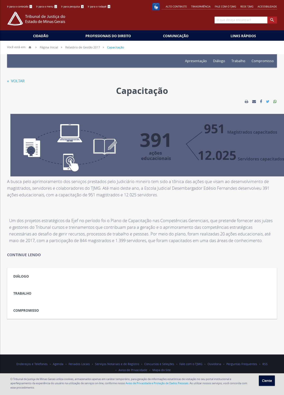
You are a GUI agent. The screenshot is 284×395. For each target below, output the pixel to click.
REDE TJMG (246, 6)
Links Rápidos (243, 36)
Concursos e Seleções (159, 364)
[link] (246, 101)
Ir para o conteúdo (19, 6)
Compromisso (263, 61)
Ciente (267, 380)
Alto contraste (176, 6)
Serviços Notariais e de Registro (117, 364)
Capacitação (115, 47)
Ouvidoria (214, 364)
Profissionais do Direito (108, 36)
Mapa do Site (161, 370)
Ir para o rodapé (99, 6)
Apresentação (196, 61)
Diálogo (219, 61)
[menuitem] (19, 7)
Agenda (58, 364)
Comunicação (176, 36)
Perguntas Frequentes (241, 364)
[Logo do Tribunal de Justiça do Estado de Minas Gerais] (37, 20)
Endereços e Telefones (32, 364)
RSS (265, 364)
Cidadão (40, 36)
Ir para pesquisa (72, 6)
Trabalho (238, 61)
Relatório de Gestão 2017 (82, 47)
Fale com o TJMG (225, 6)
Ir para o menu (46, 6)
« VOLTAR (16, 80)
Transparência (201, 6)
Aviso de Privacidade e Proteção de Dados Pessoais (157, 383)
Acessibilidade (267, 6)
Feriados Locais (79, 364)
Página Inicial (43, 47)
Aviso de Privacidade (133, 370)
